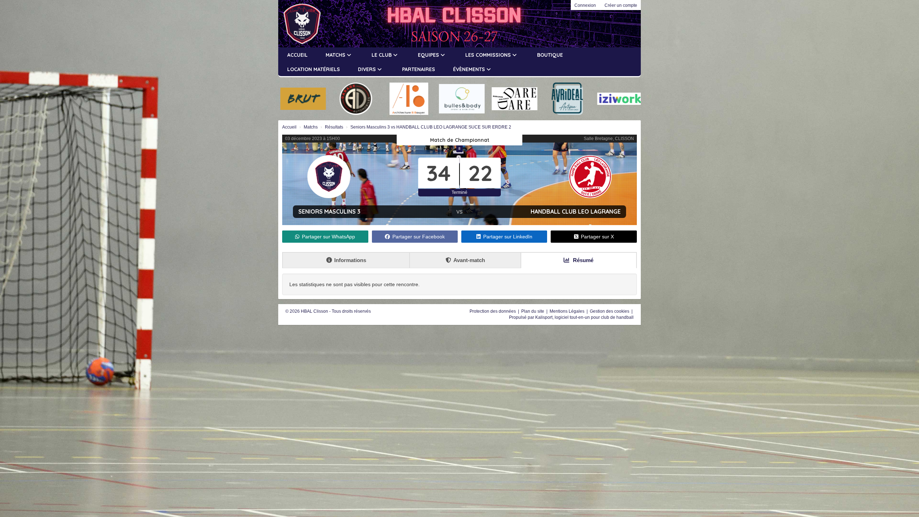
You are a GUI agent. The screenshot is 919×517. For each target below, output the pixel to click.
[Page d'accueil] (299, 23)
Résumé (582, 260)
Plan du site (533, 311)
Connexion (585, 5)
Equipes (429, 55)
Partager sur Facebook (418, 236)
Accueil (297, 55)
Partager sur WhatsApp (328, 236)
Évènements (469, 69)
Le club (382, 55)
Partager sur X (597, 236)
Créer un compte (621, 5)
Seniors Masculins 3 (329, 211)
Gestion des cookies (610, 311)
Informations (350, 260)
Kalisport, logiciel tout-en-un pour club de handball (584, 317)
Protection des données (493, 311)
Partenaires (418, 69)
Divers (367, 69)
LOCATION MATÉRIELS (313, 69)
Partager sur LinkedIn (507, 236)
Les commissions (488, 55)
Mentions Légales (568, 311)
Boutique (550, 55)
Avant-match (469, 260)
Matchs (336, 55)
